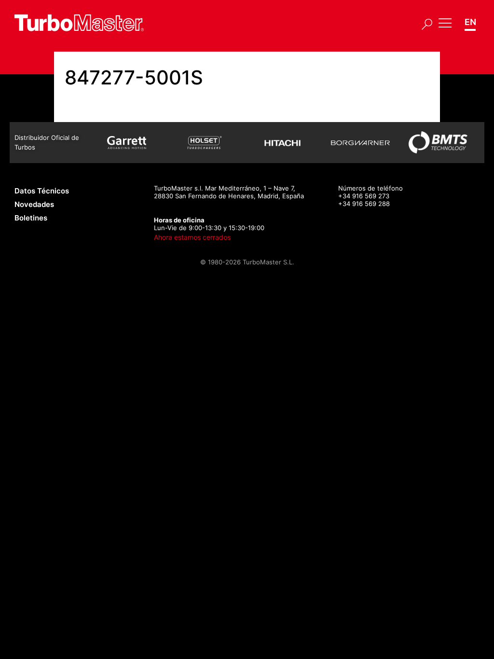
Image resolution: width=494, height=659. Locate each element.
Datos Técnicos (41, 190)
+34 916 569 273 (363, 196)
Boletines (30, 217)
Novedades (34, 204)
